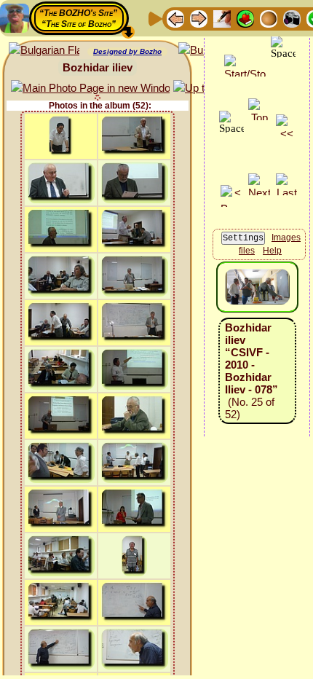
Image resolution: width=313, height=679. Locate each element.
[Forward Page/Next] (198, 18)
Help (272, 251)
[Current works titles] (268, 18)
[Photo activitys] (292, 18)
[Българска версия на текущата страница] (44, 51)
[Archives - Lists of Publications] (222, 18)
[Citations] (245, 18)
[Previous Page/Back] (175, 18)
